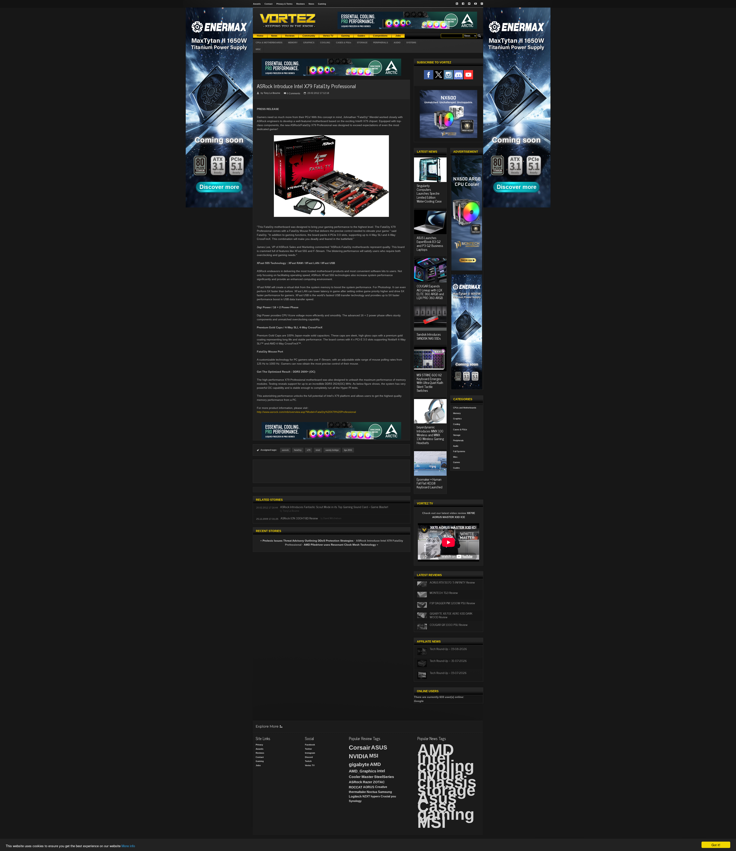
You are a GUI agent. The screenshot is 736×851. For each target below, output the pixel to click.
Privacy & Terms (284, 4)
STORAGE (362, 42)
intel (318, 450)
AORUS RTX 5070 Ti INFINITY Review (452, 582)
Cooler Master (361, 777)
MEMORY (292, 42)
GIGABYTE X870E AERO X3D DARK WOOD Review (451, 615)
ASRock (355, 782)
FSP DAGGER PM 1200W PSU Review (452, 602)
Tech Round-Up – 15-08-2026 (448, 648)
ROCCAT (355, 787)
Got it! (715, 844)
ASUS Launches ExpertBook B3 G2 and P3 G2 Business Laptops (430, 243)
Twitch (308, 761)
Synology (355, 801)
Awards (257, 4)
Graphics (457, 418)
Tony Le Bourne (272, 93)
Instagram (310, 753)
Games (456, 462)
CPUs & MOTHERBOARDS (269, 42)
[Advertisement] (331, 471)
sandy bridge (332, 450)
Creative (381, 787)
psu (393, 796)
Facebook (310, 745)
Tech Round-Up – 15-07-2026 (448, 672)
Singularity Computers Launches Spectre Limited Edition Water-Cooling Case (429, 193)
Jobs (258, 765)
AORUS (368, 787)
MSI (373, 756)
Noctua (372, 792)
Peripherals (458, 440)
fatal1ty (297, 450)
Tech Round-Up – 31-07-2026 (448, 660)
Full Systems (459, 451)
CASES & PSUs (343, 42)
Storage (456, 435)
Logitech (355, 796)
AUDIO (397, 42)
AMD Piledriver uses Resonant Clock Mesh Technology (340, 544)
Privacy (259, 745)
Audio (455, 446)
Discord (309, 757)
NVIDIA (358, 756)
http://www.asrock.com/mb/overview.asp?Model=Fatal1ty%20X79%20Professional (306, 411)
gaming (445, 814)
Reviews (300, 4)
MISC (258, 49)
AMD (375, 764)
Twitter (308, 749)
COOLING (325, 42)
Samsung (385, 792)
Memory (457, 413)
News (311, 4)
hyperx (375, 796)
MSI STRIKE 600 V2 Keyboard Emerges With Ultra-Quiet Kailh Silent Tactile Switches (430, 382)
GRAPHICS (308, 42)
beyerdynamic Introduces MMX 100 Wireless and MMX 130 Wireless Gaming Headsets (430, 434)
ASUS (379, 747)
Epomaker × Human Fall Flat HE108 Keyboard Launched (429, 483)
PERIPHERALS (380, 42)
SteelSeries (384, 777)
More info (128, 845)
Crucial (385, 796)
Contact (268, 4)
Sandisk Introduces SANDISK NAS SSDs (429, 336)
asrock (285, 450)
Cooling (456, 424)
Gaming (322, 4)
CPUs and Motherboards (464, 408)
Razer (367, 782)
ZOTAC (379, 782)
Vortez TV (310, 765)
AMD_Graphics (362, 771)
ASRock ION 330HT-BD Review (299, 518)
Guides (456, 468)
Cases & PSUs (460, 429)
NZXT (366, 796)
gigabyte (359, 764)
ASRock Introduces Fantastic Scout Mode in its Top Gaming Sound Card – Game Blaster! (334, 506)
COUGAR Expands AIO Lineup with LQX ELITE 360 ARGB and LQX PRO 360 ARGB (430, 291)
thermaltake (357, 792)
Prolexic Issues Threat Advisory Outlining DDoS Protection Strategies (308, 540)
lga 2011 (348, 450)
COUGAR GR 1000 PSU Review (448, 624)
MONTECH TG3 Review (444, 592)
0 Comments (293, 93)
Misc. (455, 457)
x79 (308, 450)
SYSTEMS (411, 42)
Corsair (359, 747)
